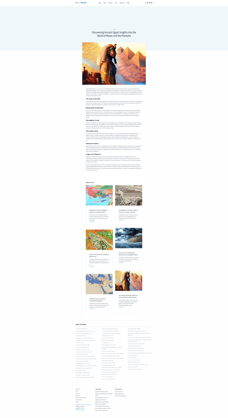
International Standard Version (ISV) (110, 331)
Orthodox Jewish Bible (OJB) (134, 346)
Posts (116, 2)
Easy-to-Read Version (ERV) (82, 361)
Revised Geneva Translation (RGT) (136, 348)
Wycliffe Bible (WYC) (133, 367)
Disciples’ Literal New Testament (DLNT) (85, 356)
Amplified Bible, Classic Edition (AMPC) (85, 338)
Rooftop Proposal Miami (120, 396)
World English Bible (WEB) (134, 362)
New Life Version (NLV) (107, 376)
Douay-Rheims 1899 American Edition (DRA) (86, 358)
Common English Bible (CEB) (82, 347)
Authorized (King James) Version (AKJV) (85, 340)
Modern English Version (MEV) (109, 345)
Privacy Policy (79, 399)
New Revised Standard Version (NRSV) (137, 331)
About (104, 2)
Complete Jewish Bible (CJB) (82, 349)
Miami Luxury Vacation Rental (102, 402)
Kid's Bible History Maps (85, 404)
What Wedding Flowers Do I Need (103, 408)
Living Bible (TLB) (106, 342)
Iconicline (82, 408)
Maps (128, 2)
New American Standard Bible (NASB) (110, 356)
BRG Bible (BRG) (79, 342)
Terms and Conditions (81, 397)
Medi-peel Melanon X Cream (101, 397)
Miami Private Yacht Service (101, 410)
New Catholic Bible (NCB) (108, 360)
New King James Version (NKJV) (109, 374)
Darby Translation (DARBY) (82, 354)
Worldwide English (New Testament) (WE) (137, 364)
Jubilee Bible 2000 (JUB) (107, 335)
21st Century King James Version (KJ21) (85, 331)
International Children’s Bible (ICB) (109, 328)
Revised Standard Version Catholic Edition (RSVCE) (140, 353)
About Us (78, 389)
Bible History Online (80, 410)
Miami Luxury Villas (119, 393)
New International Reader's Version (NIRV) (111, 367)
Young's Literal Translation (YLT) (135, 369)
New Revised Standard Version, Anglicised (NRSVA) (140, 337)
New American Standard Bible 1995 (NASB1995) (113, 358)
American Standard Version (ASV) (83, 333)
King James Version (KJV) (108, 338)
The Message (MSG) (133, 355)
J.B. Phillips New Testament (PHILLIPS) (111, 333)
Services (110, 2)
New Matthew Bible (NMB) (134, 328)
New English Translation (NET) (109, 365)
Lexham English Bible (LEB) (108, 340)
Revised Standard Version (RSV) (135, 350)
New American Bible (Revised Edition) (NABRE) (113, 353)
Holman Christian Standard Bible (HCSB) (85, 377)
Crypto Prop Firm (119, 391)
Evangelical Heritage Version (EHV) (84, 368)
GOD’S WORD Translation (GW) (83, 372)
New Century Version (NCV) (108, 362)
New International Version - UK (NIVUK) (111, 369)
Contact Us (122, 2)
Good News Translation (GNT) (83, 375)
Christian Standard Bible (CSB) (83, 345)
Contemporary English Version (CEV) (84, 352)
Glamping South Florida (100, 399)
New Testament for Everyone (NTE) (136, 343)
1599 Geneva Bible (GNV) (82, 328)
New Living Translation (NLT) (108, 379)
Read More (91, 221)
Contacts (78, 395)
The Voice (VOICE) (132, 357)
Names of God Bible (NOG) (108, 351)
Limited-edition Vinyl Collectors (102, 406)
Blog (115, 29)
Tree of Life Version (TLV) (134, 360)
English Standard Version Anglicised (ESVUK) (86, 365)
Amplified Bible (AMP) (81, 335)
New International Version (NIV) (109, 372)
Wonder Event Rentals (100, 404)
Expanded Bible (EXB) (81, 370)
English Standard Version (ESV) (83, 363)
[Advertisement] (114, 14)
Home (100, 2)
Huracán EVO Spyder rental (101, 391)
